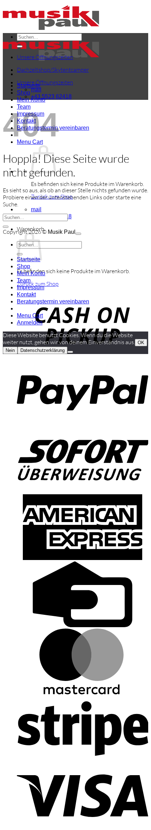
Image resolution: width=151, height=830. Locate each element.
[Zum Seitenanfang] (78, 234)
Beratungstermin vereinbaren (53, 301)
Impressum (30, 287)
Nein (10, 350)
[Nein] (70, 352)
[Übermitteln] (19, 46)
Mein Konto (31, 273)
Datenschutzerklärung (42, 350)
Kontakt (26, 294)
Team (24, 280)
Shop (23, 93)
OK (141, 342)
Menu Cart (30, 316)
